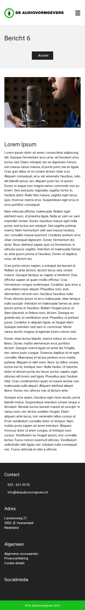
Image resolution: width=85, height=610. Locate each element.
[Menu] (77, 13)
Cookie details (14, 563)
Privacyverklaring (16, 558)
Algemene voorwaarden (21, 554)
